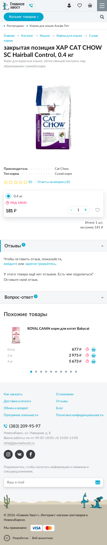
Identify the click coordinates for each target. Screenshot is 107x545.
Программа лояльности (21, 415)
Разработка (20, 538)
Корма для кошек (69, 35)
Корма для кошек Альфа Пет (49, 25)
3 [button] (41, 372)
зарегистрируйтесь (40, 264)
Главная (9, 35)
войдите (10, 264)
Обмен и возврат (16, 408)
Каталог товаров (22, 17)
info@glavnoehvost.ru (19, 443)
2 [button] (36, 372)
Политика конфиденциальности (79, 415)
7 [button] (61, 372)
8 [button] (66, 372)
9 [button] (71, 372)
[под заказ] (93, 349)
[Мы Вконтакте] (19, 454)
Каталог (27, 35)
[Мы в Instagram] (8, 454)
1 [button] (31, 372)
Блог (59, 408)
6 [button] (56, 372)
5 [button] (51, 372)
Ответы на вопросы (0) (53, 182)
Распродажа (15, 25)
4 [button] (46, 372)
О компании (64, 394)
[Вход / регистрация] (69, 5)
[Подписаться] (98, 482)
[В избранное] (97, 210)
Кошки (45, 35)
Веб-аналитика (42, 538)
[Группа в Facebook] (30, 454)
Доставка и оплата (17, 401)
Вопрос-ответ (20, 297)
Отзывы (14, 245)
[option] (53, 117)
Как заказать (13, 394)
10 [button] (76, 372)
